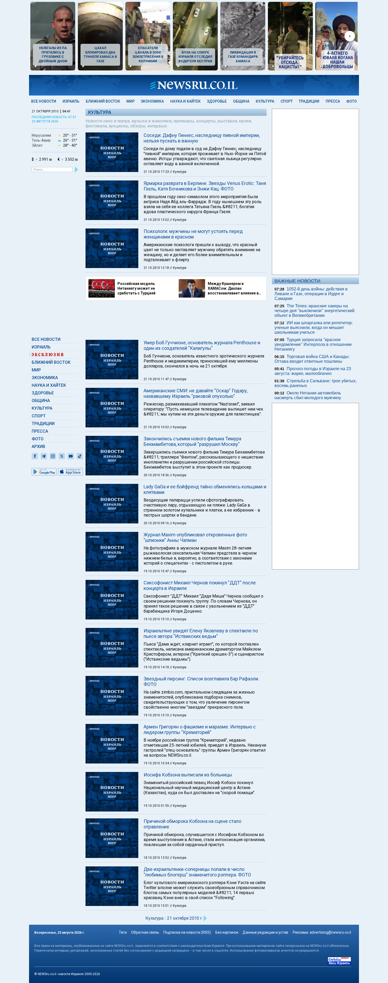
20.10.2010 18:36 (157, 475)
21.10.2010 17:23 (157, 172)
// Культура (178, 172)
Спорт (287, 101)
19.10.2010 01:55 (157, 806)
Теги (123, 932)
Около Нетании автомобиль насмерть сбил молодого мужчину (308, 395)
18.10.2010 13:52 (157, 858)
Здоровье (217, 101)
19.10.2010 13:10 (157, 715)
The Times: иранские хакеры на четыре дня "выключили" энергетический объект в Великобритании (314, 311)
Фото (351, 101)
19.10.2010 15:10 (157, 619)
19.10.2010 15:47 (157, 571)
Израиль (71, 101)
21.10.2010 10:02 (157, 427)
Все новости (43, 101)
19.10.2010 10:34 (157, 763)
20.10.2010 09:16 (157, 523)
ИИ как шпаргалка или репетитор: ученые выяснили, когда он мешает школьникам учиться (314, 328)
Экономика (152, 101)
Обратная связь (145, 932)
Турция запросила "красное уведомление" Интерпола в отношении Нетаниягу (313, 344)
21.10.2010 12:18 (157, 268)
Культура (265, 101)
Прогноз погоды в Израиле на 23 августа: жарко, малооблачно (313, 371)
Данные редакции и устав (265, 932)
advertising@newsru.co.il (330, 932)
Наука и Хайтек (185, 101)
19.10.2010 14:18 (157, 667)
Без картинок (226, 932)
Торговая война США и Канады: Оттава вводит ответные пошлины (312, 359)
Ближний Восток (103, 101)
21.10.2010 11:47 (157, 379)
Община (241, 101)
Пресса (333, 101)
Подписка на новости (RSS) (187, 932)
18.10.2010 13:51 (157, 906)
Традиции (309, 101)
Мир (130, 101)
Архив (38, 446)
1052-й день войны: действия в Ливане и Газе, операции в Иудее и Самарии (311, 294)
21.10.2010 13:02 (157, 220)
